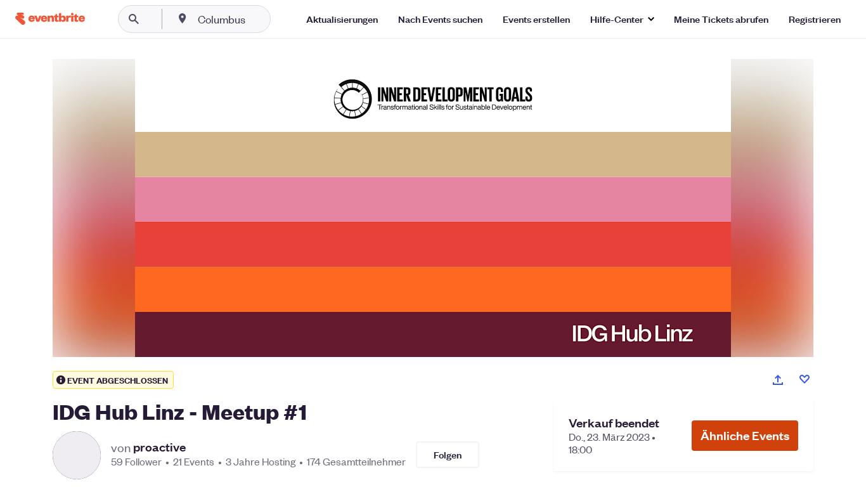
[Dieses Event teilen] (778, 380)
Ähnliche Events (745, 435)
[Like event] (804, 379)
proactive (159, 447)
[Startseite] (50, 19)
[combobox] (262, 19)
